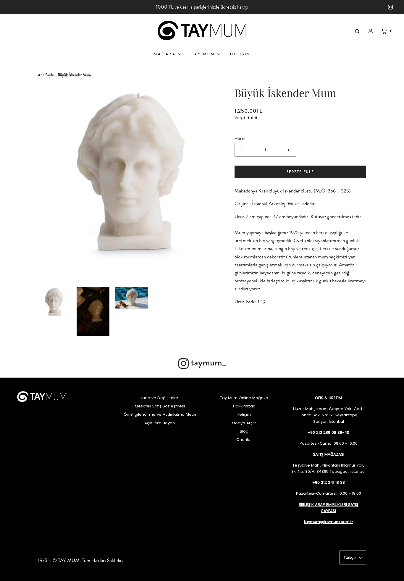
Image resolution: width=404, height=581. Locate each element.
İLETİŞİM (240, 53)
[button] (54, 303)
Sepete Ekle (300, 171)
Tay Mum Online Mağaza (244, 398)
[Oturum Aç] (370, 31)
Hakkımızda (244, 406)
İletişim (244, 414)
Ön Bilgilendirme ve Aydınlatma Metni (160, 414)
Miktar (240, 139)
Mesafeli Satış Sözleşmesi (160, 406)
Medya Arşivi (244, 423)
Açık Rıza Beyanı (160, 423)
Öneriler (244, 439)
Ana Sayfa (46, 75)
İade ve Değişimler (159, 398)
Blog (244, 431)
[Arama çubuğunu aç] (357, 31)
